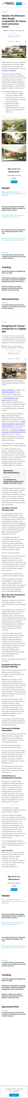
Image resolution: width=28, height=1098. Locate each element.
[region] (14, 1092)
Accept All (14, 1095)
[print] (25, 41)
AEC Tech (4, 322)
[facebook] (9, 41)
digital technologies (8, 392)
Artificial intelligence (8, 390)
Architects (5, 11)
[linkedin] (11, 41)
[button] (3, 4)
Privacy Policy (16, 1091)
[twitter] (14, 41)
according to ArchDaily (9, 70)
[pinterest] (16, 41)
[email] (19, 41)
